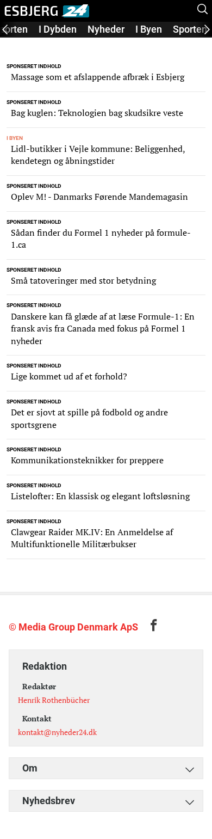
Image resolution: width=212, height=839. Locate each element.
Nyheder (106, 29)
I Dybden (58, 29)
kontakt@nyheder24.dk (57, 732)
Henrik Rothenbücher (54, 700)
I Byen (148, 29)
